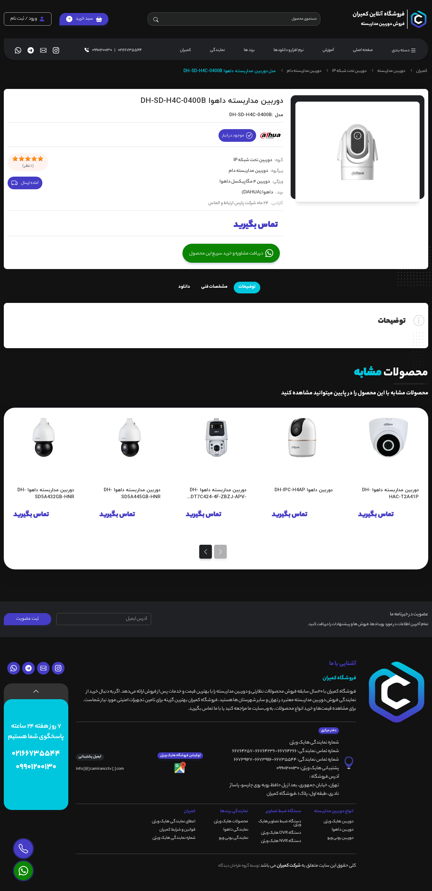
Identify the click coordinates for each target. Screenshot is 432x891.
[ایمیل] (43, 50)
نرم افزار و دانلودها (289, 50)
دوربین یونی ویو (340, 838)
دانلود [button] (184, 287)
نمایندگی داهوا (235, 829)
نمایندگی (217, 50)
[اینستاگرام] (56, 50)
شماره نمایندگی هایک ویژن (173, 838)
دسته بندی (401, 50)
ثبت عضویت (27, 619)
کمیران (185, 50)
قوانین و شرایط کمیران (177, 829)
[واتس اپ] (18, 50)
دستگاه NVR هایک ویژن (281, 841)
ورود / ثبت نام (23, 19)
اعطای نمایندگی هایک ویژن (173, 821)
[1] (15, 159)
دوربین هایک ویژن (339, 821)
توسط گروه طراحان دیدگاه (239, 866)
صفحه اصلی (363, 50)
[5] (40, 159)
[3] (28, 159)
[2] (21, 159)
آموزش (328, 50)
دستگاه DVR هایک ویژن (281, 833)
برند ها (249, 50)
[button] (83, 19)
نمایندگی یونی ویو (233, 838)
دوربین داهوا (343, 829)
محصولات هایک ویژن (231, 821)
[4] (34, 159)
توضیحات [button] (247, 287)
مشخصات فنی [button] (214, 287)
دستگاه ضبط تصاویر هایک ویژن (279, 823)
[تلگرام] (31, 50)
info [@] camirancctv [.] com (100, 769)
